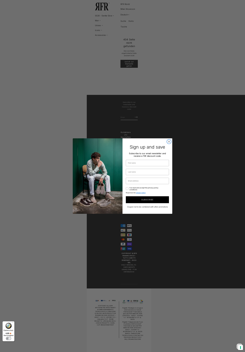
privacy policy (140, 193)
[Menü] (12, 322)
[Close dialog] (169, 141)
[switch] (8, 338)
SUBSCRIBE (147, 199)
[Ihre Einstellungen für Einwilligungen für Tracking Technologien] (240, 347)
